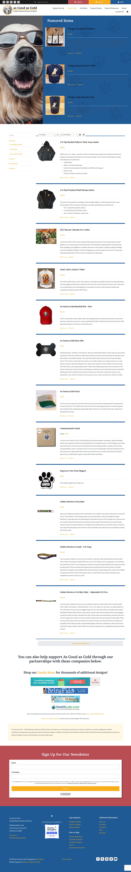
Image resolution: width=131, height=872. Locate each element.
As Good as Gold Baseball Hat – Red (76, 306)
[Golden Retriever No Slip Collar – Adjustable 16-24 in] (46, 601)
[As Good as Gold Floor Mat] (46, 349)
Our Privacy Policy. (92, 783)
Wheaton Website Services (31, 862)
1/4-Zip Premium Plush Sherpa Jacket (77, 190)
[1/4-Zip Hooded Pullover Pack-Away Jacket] (46, 151)
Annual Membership (76, 836)
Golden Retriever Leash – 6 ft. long (75, 547)
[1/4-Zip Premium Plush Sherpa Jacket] (46, 199)
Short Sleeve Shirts (16, 154)
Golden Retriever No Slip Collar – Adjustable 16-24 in (84, 592)
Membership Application (17, 838)
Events (71, 845)
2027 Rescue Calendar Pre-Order (75, 230)
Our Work (102, 824)
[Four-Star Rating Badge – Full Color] (52, 825)
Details (79, 53)
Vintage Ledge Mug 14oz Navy (81, 97)
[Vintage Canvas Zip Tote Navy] (55, 37)
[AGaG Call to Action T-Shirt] (46, 278)
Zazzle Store (46, 672)
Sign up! (65, 788)
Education (102, 833)
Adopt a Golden (74, 827)
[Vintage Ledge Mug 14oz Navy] (55, 105)
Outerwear (14, 149)
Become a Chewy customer (51, 718)
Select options (72, 84)
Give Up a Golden (75, 824)
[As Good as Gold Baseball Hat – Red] (46, 315)
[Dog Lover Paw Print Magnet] (46, 480)
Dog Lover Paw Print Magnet (73, 471)
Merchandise (13, 163)
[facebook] (4, 2)
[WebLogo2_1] (20, 6)
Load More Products (80, 643)
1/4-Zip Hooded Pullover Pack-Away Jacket (79, 142)
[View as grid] (80, 135)
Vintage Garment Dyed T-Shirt (82, 65)
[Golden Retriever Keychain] (46, 510)
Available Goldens (75, 822)
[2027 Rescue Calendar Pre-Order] (46, 236)
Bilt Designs (40, 859)
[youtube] (15, 2)
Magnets (12, 159)
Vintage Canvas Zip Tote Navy (81, 28)
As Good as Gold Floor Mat (72, 340)
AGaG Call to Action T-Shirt (72, 269)
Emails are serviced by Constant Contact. (77, 783)
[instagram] (11, 2)
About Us (102, 822)
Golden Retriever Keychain (72, 501)
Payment (12, 168)
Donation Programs (75, 839)
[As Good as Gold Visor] (46, 400)
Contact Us (13, 835)
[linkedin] (18, 2)
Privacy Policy (66, 859)
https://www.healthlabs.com (95, 714)
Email (14, 763)
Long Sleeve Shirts (16, 144)
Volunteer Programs (75, 842)
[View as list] (84, 135)
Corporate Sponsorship (77, 847)
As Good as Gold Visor (70, 391)
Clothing (12, 141)
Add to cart (72, 53)
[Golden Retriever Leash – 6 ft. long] (46, 556)
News (101, 830)
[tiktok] (111, 859)
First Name (15, 772)
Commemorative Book (70, 428)
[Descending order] (58, 135)
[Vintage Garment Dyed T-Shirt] (55, 73)
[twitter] (7, 2)
